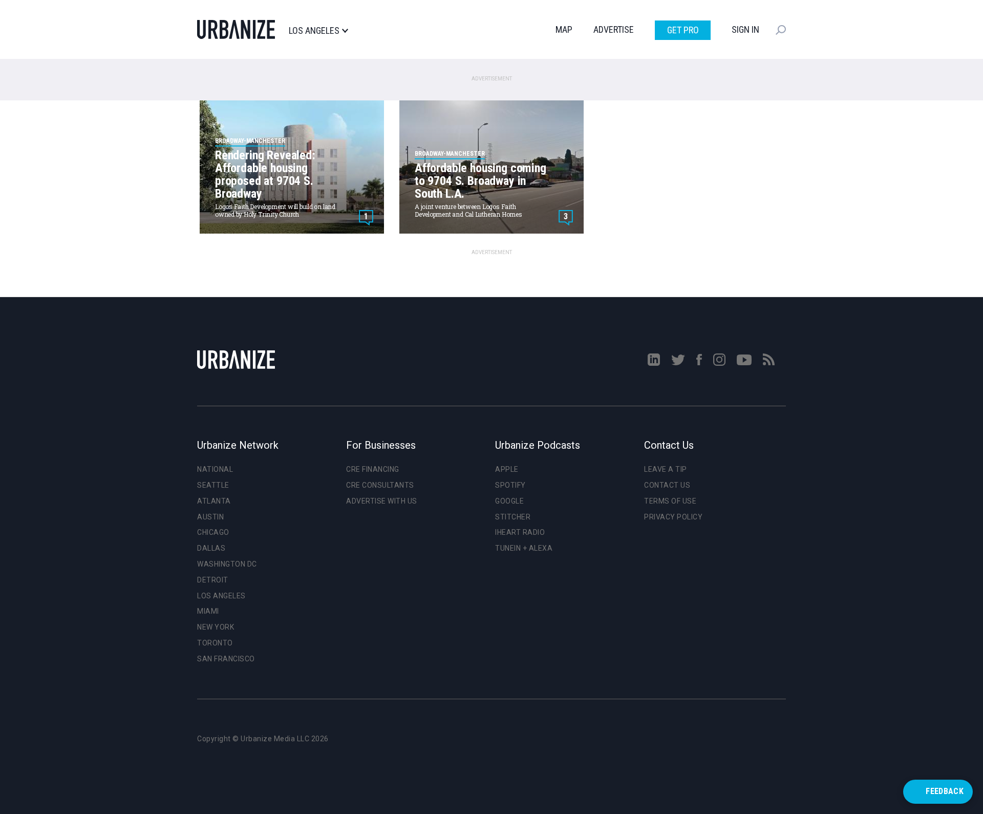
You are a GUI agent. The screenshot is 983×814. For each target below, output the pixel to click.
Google (509, 501)
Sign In (745, 29)
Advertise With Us (381, 501)
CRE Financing (372, 469)
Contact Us (667, 485)
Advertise (613, 29)
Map (563, 29)
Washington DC (227, 564)
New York (215, 627)
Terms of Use (670, 501)
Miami (208, 611)
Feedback (945, 791)
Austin (210, 517)
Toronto (215, 643)
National (215, 469)
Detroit (212, 580)
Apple (507, 469)
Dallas (211, 548)
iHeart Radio (520, 532)
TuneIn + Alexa (523, 548)
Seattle (213, 485)
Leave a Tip (665, 469)
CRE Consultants (380, 485)
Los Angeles (314, 30)
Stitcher (512, 517)
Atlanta (214, 501)
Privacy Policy (673, 517)
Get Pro (683, 30)
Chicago (213, 532)
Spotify (510, 485)
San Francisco (226, 659)
